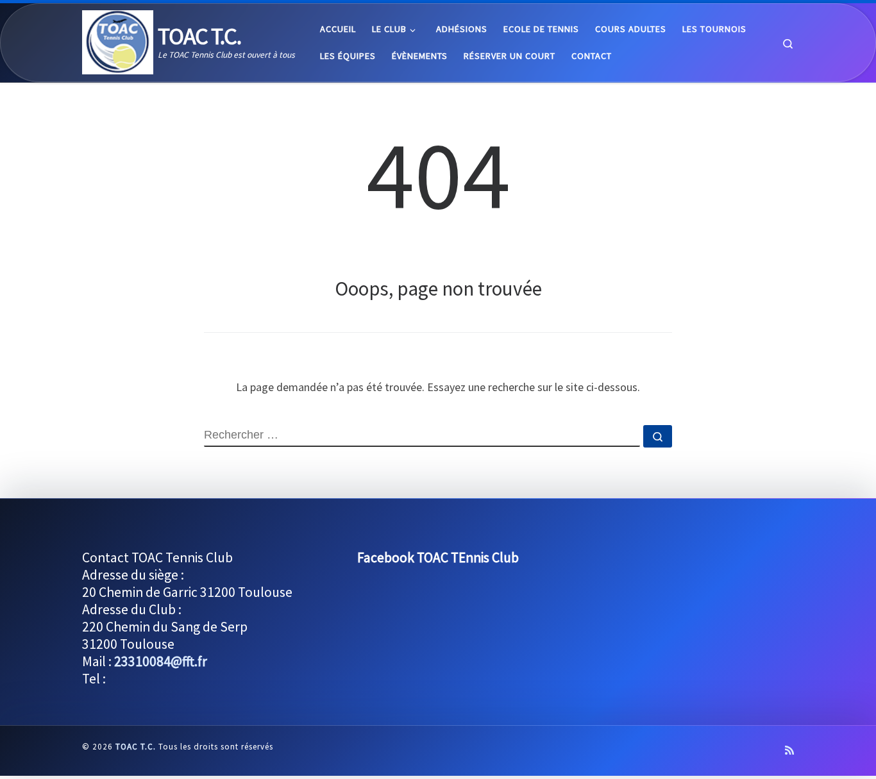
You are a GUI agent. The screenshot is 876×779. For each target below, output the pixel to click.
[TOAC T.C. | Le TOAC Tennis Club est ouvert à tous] (117, 40)
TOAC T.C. (135, 746)
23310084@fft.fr (160, 661)
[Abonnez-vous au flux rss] (789, 750)
